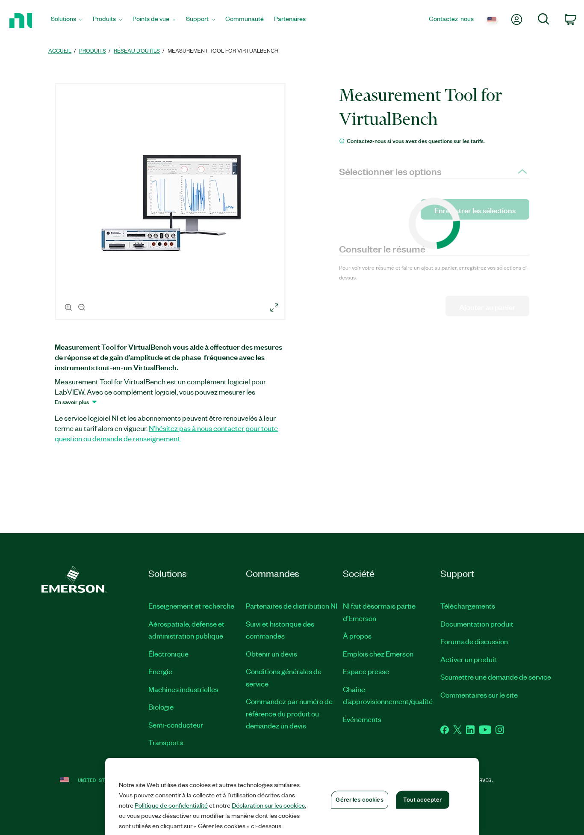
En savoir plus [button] (72, 401)
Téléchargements (467, 605)
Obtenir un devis (271, 653)
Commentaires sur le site (479, 694)
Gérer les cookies (359, 799)
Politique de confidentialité (171, 805)
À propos (357, 635)
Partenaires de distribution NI (291, 605)
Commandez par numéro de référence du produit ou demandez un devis (289, 713)
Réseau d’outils (137, 50)
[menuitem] (67, 21)
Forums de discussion (474, 641)
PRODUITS (92, 50)
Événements (362, 719)
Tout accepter (422, 799)
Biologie (161, 706)
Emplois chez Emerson (378, 653)
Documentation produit (476, 623)
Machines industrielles (183, 689)
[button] (171, 202)
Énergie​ (160, 671)
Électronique (168, 653)
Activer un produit (468, 659)
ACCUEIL (59, 50)
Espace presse (366, 671)
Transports (165, 742)
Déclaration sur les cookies (268, 805)
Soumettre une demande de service (495, 676)
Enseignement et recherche (191, 605)
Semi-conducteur (175, 724)
